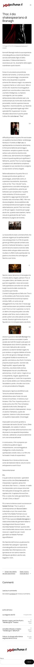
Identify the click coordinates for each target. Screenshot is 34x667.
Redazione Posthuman (21, 46)
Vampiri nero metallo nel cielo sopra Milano (9, 572)
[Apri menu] (31, 5)
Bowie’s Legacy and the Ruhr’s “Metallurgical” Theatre (12, 621)
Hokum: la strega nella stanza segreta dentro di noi (12, 637)
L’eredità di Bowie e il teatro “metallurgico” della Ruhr (11, 629)
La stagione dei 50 (8, 615)
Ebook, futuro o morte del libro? (24, 572)
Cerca (2, 658)
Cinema (4, 48)
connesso (12, 594)
